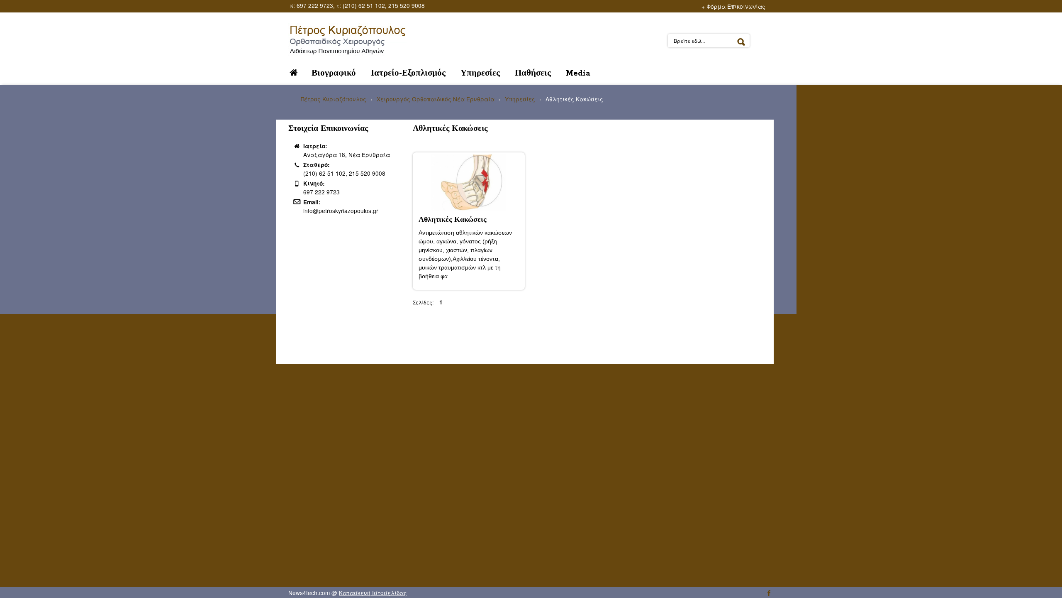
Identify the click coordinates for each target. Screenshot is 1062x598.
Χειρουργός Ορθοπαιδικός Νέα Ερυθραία (435, 99)
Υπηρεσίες (520, 99)
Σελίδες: (423, 302)
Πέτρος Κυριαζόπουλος (333, 99)
